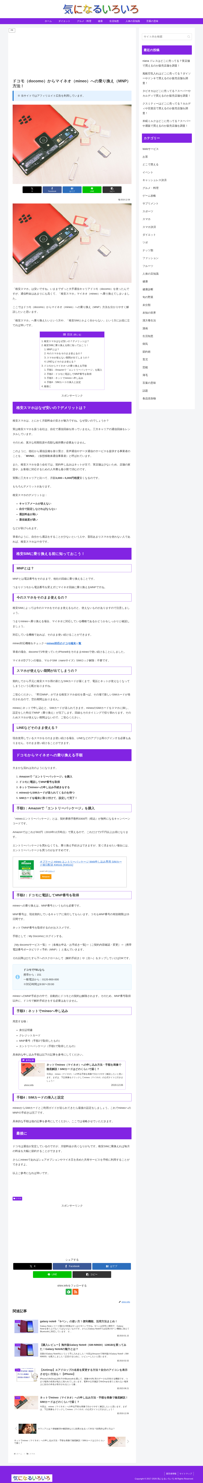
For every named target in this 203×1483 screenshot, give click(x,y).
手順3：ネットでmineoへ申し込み (65, 378)
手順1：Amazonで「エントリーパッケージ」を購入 (74, 369)
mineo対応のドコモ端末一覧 (64, 643)
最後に (47, 386)
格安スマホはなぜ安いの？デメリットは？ (66, 341)
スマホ (18, 1199)
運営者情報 (171, 1473)
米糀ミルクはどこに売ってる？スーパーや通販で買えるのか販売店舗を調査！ (167, 123)
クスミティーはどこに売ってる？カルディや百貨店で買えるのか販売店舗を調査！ (167, 108)
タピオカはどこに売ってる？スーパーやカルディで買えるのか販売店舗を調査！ (167, 93)
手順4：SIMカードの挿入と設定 (64, 382)
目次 (70, 334)
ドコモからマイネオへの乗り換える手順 (65, 365)
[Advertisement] (72, 54)
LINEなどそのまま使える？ (61, 361)
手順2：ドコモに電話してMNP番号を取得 (69, 374)
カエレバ (51, 871)
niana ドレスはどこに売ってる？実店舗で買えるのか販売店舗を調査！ (166, 63)
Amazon (46, 877)
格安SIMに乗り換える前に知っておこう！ (66, 345)
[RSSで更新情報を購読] (75, 1292)
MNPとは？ (53, 349)
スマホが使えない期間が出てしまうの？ (68, 357)
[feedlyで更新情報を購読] (69, 1292)
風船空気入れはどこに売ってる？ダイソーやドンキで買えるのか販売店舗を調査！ (167, 78)
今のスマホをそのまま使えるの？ (64, 353)
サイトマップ (186, 1473)
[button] (112, 189)
